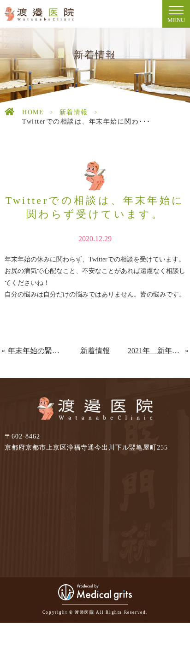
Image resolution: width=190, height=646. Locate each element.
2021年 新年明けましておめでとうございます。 (156, 351)
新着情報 (73, 112)
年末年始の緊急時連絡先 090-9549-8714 (35, 351)
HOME (33, 112)
